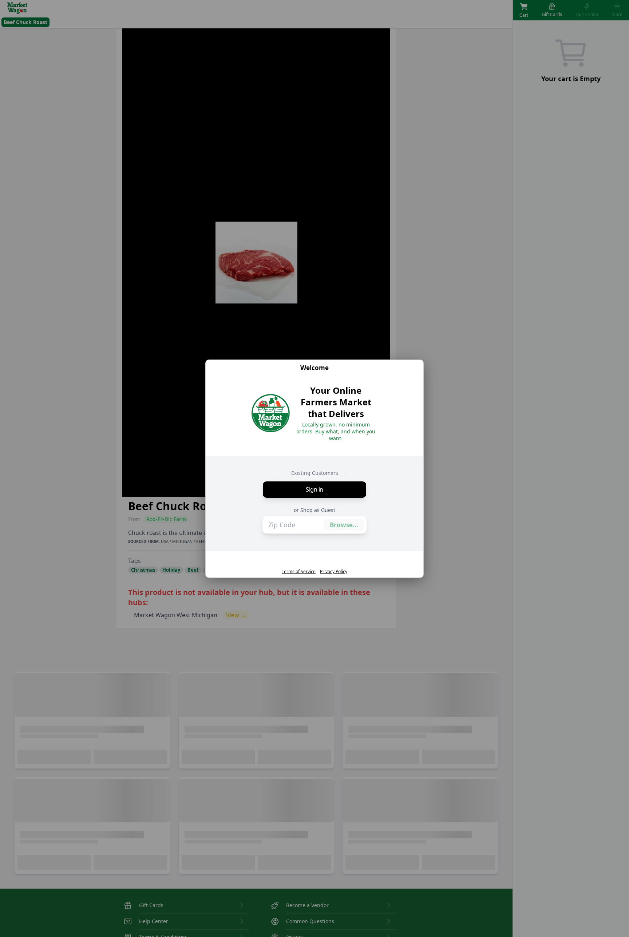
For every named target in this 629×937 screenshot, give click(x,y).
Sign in (314, 490)
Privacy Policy (333, 572)
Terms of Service (299, 572)
